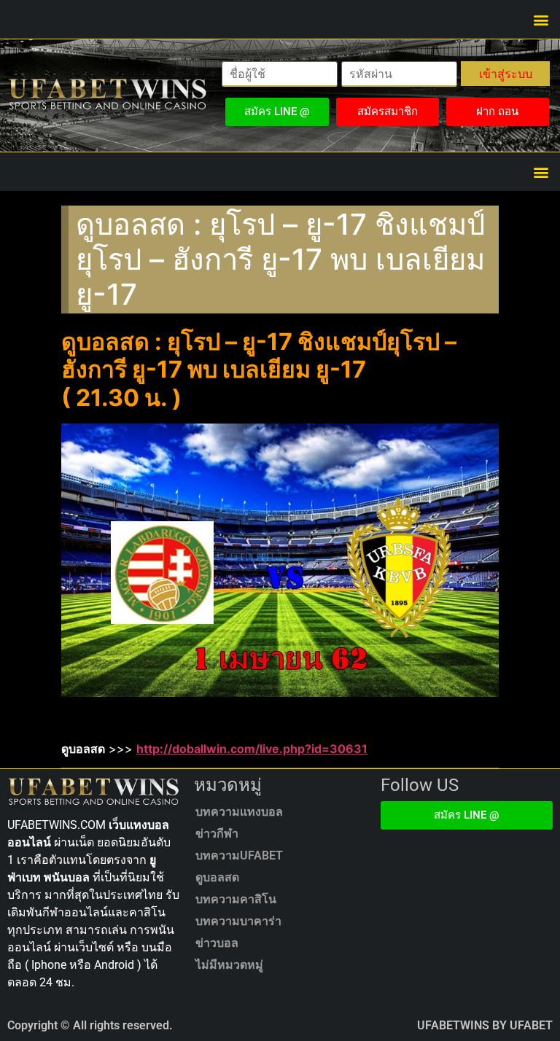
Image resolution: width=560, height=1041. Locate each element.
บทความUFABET (239, 855)
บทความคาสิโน (235, 899)
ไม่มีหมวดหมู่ (229, 965)
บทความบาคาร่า (238, 921)
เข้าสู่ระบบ (505, 73)
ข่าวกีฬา (216, 834)
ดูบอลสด (217, 877)
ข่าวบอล (216, 943)
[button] (541, 19)
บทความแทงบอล (239, 812)
